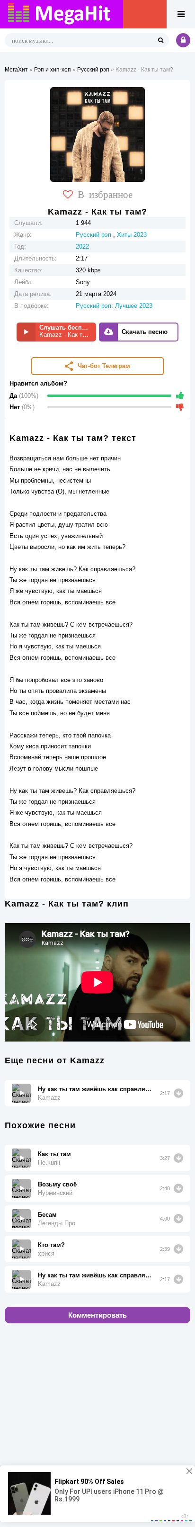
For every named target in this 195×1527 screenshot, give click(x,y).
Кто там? (51, 1245)
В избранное (105, 193)
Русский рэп (93, 69)
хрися (46, 1253)
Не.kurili (49, 1162)
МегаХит (16, 69)
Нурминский (55, 1192)
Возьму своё (57, 1184)
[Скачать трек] (178, 1093)
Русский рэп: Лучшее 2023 (114, 305)
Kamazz (49, 1097)
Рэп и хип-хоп (52, 69)
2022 (82, 246)
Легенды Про (56, 1223)
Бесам (47, 1214)
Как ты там (54, 1154)
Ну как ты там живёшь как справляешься (95, 1089)
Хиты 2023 (132, 234)
